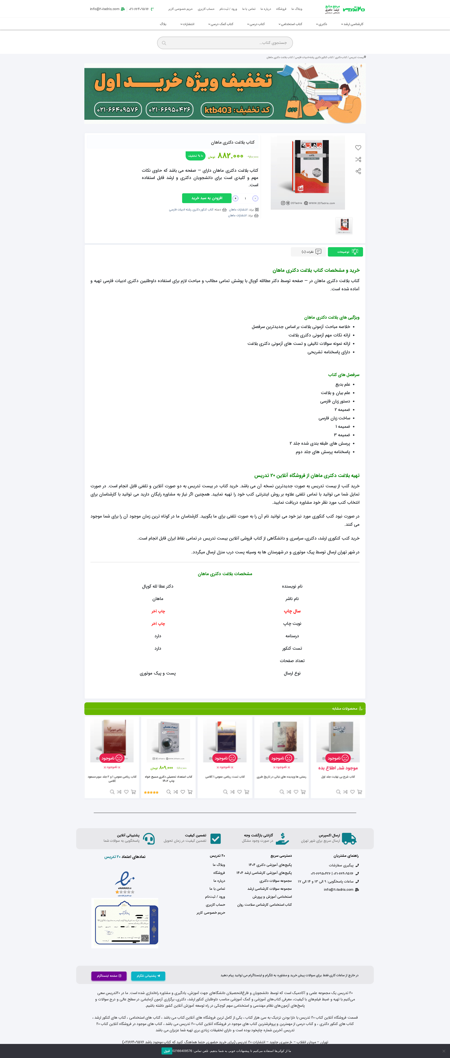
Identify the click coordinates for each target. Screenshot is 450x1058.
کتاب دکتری (341, 57)
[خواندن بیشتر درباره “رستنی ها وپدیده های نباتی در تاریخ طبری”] (303, 791)
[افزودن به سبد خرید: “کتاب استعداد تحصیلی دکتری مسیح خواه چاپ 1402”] (189, 791)
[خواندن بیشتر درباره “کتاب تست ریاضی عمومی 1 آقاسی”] (246, 791)
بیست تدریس (356, 57)
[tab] (345, 252)
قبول (167, 1051)
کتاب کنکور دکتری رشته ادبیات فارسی (314, 57)
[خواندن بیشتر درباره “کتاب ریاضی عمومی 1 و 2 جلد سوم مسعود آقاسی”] (133, 791)
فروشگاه (281, 9)
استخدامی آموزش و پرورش (272, 897)
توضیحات (344, 252)
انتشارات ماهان (238, 209)
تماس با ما (248, 9)
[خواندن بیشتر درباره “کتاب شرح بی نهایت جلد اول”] (359, 791)
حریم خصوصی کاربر (181, 9)
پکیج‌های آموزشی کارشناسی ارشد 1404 (264, 873)
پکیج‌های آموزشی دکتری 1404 (270, 865)
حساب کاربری (206, 9)
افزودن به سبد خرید (206, 198)
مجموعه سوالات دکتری (275, 881)
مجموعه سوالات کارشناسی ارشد (270, 889)
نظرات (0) (308, 252)
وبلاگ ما (297, 9)
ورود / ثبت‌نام (228, 9)
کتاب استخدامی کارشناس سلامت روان (264, 905)
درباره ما (266, 9)
